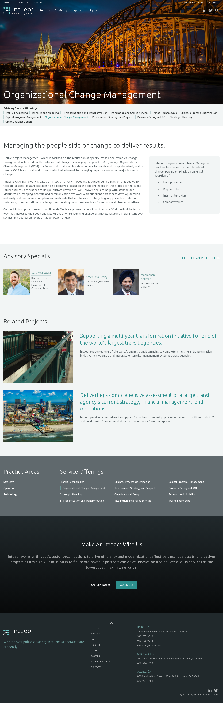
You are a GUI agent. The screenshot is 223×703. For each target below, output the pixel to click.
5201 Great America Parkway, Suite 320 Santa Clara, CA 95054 (170, 658)
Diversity (22, 2)
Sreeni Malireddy (96, 277)
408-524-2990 (145, 663)
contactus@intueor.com (149, 645)
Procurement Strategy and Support (113, 117)
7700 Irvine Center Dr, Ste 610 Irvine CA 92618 (162, 631)
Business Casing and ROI (151, 117)
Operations (9, 488)
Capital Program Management (23, 117)
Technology (10, 494)
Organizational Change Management (67, 117)
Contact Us (126, 584)
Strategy (8, 481)
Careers (39, 2)
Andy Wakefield (41, 273)
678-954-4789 (145, 680)
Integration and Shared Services (130, 112)
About (7, 2)
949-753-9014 (145, 640)
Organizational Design (18, 121)
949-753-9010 (145, 636)
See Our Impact (100, 584)
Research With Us (192, 2)
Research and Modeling (45, 112)
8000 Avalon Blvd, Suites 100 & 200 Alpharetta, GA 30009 (168, 676)
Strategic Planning (181, 117)
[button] (44, 10)
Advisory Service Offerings (20, 108)
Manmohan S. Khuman (149, 277)
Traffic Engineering (16, 112)
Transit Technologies (164, 112)
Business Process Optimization (198, 112)
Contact (214, 2)
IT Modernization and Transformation (84, 112)
